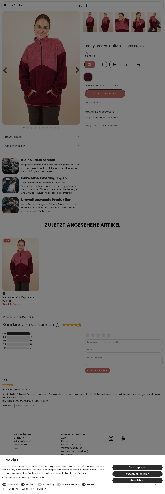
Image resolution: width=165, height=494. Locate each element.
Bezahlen (19, 437)
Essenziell (13, 484)
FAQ (16, 448)
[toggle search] (5, 5)
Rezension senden (97, 370)
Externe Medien (70, 484)
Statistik (30, 484)
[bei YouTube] (126, 438)
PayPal (90, 484)
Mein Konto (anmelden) (74, 451)
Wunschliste (94, 102)
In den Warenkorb (105, 93)
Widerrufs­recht (22, 441)
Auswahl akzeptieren (137, 473)
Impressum (20, 444)
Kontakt (65, 441)
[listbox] (20, 264)
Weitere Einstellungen (34, 488)
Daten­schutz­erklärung (73, 434)
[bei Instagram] (114, 438)
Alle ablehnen (137, 480)
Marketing (48, 484)
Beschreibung (13, 137)
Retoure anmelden (71, 444)
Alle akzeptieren (137, 467)
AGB (63, 437)
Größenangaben (15, 145)
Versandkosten (112, 125)
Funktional (13, 488)
